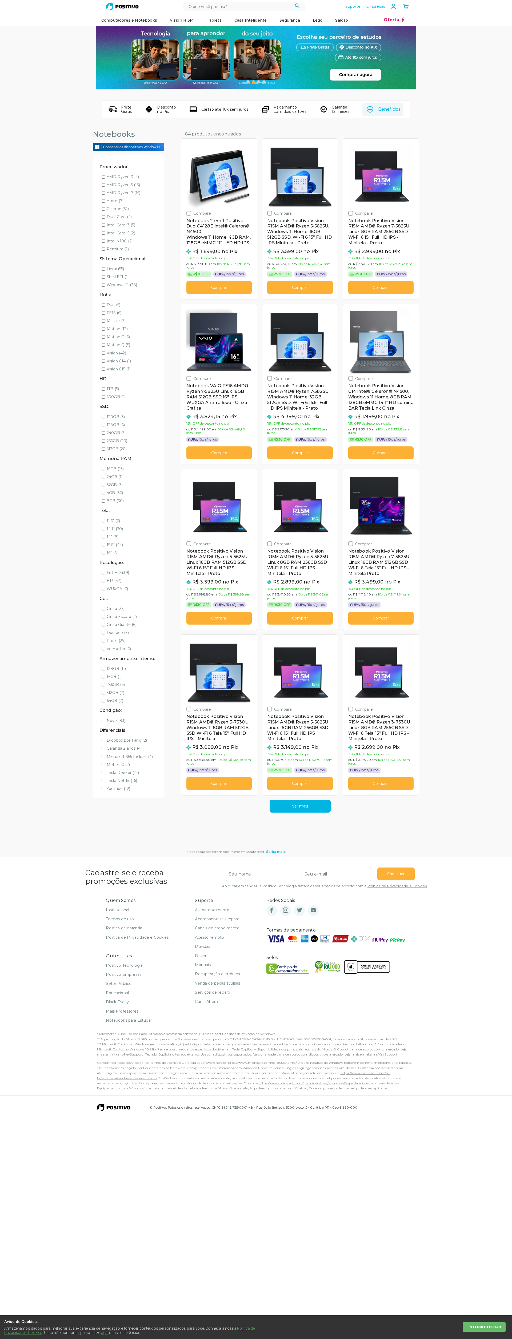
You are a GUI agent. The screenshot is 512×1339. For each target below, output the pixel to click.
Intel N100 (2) (120, 241)
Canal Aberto (207, 1001)
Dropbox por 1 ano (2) (127, 740)
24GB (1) (114, 476)
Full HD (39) (118, 572)
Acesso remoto (209, 937)
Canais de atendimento (217, 928)
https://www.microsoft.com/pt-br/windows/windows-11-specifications (313, 1083)
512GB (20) (117, 448)
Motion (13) (117, 328)
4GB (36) (115, 492)
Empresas (375, 6)
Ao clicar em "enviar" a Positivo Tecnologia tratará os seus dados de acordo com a (324, 886)
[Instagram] (285, 911)
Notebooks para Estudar (129, 1020)
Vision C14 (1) (119, 361)
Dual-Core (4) (119, 216)
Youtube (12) (118, 788)
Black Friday (117, 1002)
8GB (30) (115, 500)
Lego (318, 20)
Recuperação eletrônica (217, 974)
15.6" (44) (115, 544)
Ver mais (300, 806)
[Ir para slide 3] (258, 81)
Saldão (341, 20)
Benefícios (389, 109)
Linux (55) (115, 268)
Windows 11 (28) (122, 284)
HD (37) (114, 580)
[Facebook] (271, 911)
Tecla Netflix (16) (122, 780)
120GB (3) (116, 416)
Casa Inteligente (250, 20)
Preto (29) (116, 640)
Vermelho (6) (119, 648)
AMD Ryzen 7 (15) (124, 192)
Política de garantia (124, 928)
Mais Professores (122, 1011)
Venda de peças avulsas (217, 983)
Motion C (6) (118, 336)
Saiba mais (276, 852)
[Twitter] (299, 911)
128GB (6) (116, 424)
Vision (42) (116, 353)
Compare (202, 213)
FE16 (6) (114, 312)
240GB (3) (116, 432)
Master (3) (116, 320)
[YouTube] (313, 911)
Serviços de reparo (212, 992)
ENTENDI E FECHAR (484, 1327)
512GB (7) (115, 692)
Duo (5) (113, 304)
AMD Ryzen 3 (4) (123, 176)
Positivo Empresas (123, 974)
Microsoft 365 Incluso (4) (130, 756)
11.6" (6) (113, 520)
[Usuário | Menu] (393, 6)
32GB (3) (115, 484)
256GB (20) (117, 440)
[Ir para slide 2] (253, 81)
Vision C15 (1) (118, 369)
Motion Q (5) (118, 344)
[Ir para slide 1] (248, 81)
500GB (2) (116, 396)
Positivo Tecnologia (124, 965)
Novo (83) (116, 720)
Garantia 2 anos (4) (124, 748)
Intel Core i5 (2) (121, 233)
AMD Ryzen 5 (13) (123, 184)
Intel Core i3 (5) (121, 225)
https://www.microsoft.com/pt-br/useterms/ (262, 1063)
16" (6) (112, 552)
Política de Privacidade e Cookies (397, 886)
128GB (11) (116, 668)
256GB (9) (116, 684)
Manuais (203, 964)
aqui (105, 1332)
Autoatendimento (212, 910)
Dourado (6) (118, 632)
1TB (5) (113, 388)
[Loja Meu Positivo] (122, 6)
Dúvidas (202, 946)
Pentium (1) (118, 249)
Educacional (117, 992)
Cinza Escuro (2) (122, 616)
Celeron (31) (118, 208)
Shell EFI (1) (118, 276)
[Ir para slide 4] (264, 81)
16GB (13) (115, 468)
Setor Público (118, 983)
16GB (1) (114, 676)
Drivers (201, 955)
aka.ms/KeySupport (127, 1054)
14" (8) (112, 536)
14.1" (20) (115, 528)
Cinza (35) (116, 608)
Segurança (289, 20)
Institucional (117, 910)
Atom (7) (115, 200)
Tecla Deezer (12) (123, 772)
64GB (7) (115, 700)
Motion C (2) (118, 764)
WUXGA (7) (117, 588)
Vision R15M (182, 20)
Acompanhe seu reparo (217, 919)
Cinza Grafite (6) (122, 624)
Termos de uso (120, 919)
